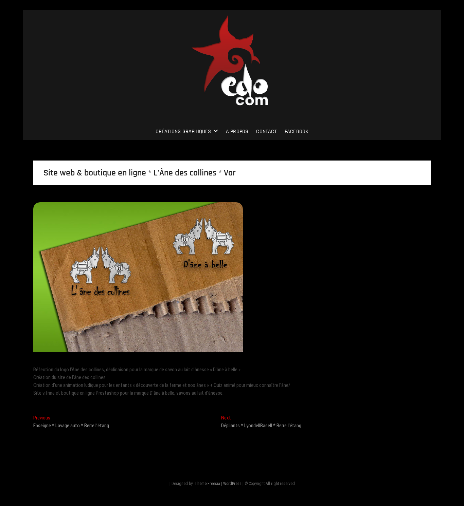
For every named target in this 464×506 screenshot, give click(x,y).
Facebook (297, 131)
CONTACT (266, 131)
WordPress (232, 483)
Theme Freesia (207, 483)
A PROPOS (237, 131)
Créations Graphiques (183, 131)
